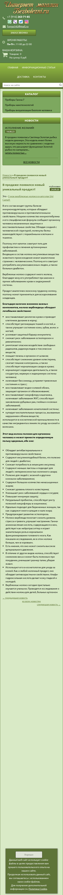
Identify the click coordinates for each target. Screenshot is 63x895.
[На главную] (31, 8)
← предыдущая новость (15, 597)
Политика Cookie (38, 888)
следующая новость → (48, 604)
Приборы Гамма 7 (14, 99)
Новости (7, 175)
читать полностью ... (15, 152)
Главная (13, 67)
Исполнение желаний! (19, 127)
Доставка (23, 76)
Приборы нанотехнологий (19, 104)
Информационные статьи (38, 67)
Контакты (39, 76)
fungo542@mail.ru (18, 26)
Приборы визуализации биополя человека (28, 110)
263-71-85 (18, 16)
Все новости (31, 162)
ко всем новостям (31, 601)
